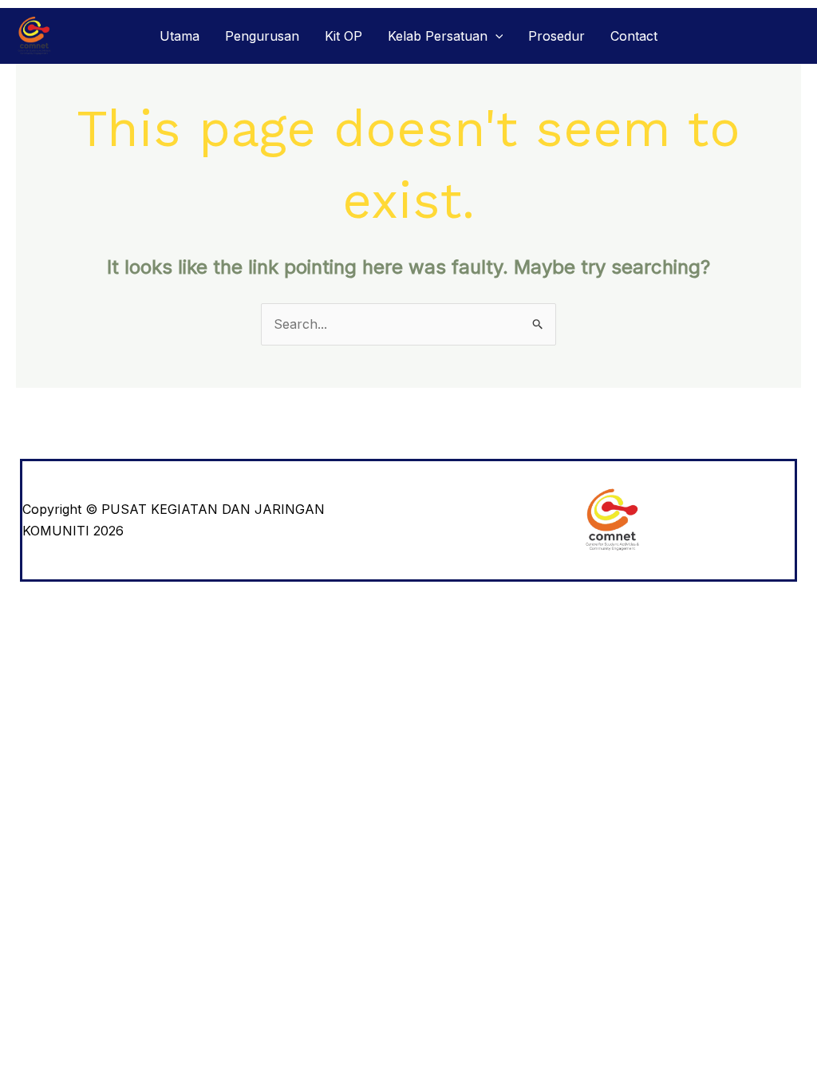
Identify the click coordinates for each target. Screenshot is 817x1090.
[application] (495, 36)
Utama (179, 36)
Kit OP (343, 36)
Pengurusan (262, 36)
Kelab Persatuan (437, 36)
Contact (633, 36)
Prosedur (556, 36)
